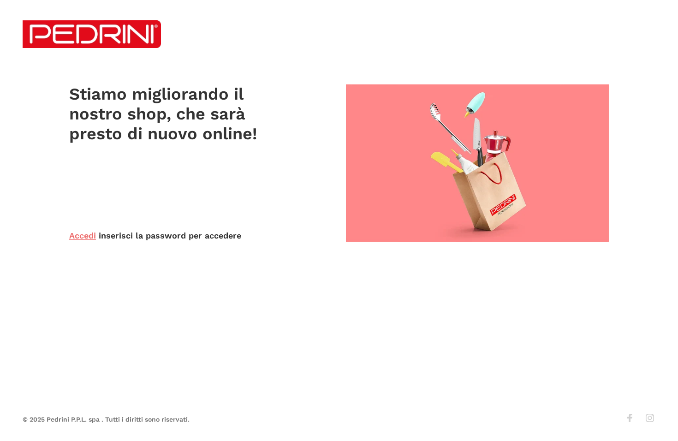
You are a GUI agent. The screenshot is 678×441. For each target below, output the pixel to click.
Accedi (82, 235)
